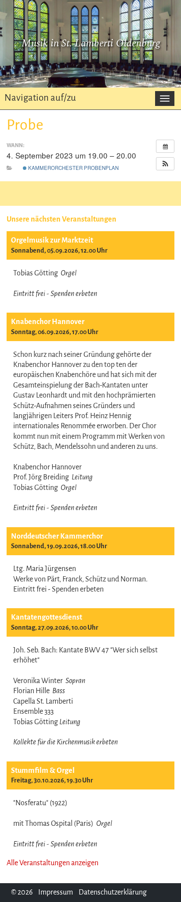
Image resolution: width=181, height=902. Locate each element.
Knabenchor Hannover (47, 322)
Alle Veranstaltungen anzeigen (52, 863)
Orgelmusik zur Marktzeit (52, 240)
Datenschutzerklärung (113, 892)
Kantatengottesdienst (46, 617)
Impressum (55, 892)
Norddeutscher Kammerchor (57, 536)
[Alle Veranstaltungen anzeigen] (165, 146)
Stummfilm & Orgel (43, 771)
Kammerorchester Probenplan (73, 167)
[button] (165, 164)
